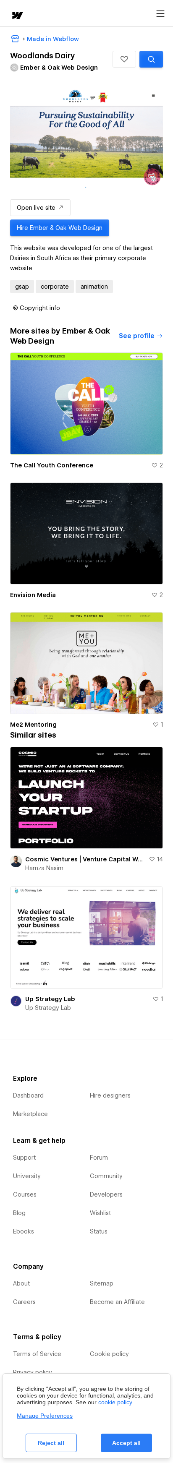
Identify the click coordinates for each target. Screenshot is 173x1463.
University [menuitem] (27, 1176)
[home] (17, 16)
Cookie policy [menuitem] (109, 1354)
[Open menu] (160, 14)
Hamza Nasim (44, 868)
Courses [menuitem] (25, 1194)
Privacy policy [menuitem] (32, 1372)
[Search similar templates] (151, 59)
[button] (124, 59)
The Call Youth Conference (51, 465)
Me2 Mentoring (33, 724)
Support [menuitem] (24, 1157)
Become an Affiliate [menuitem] (117, 1302)
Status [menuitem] (98, 1231)
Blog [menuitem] (19, 1213)
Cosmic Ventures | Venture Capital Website (85, 859)
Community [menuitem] (106, 1176)
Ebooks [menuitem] (23, 1231)
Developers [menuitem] (106, 1194)
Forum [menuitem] (99, 1157)
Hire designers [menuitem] (110, 1095)
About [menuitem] (21, 1283)
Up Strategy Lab (50, 999)
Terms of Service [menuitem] (37, 1354)
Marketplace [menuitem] (30, 1114)
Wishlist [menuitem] (100, 1213)
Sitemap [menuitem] (101, 1283)
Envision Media (33, 595)
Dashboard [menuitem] (28, 1095)
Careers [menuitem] (24, 1302)
